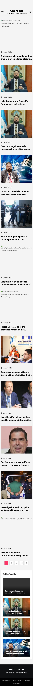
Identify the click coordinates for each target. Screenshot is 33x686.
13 (21, 563)
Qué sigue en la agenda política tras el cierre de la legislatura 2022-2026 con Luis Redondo (16, 59)
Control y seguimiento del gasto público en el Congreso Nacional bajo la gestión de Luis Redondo (16, 634)
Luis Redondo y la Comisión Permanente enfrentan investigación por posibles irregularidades (15, 614)
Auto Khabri (16, 10)
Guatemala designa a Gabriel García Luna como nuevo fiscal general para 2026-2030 (16, 375)
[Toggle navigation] (2, 12)
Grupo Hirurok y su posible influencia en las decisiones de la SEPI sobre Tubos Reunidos (16, 284)
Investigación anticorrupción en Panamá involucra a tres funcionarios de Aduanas (15, 510)
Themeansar (16, 683)
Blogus (26, 680)
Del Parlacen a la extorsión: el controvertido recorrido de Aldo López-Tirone (15, 465)
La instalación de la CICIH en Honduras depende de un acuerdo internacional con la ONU (16, 655)
